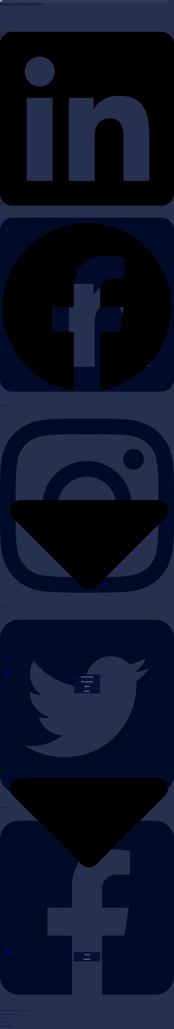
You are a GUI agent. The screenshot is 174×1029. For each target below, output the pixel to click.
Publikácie (87, 959)
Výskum (87, 954)
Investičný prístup (87, 677)
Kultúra (87, 691)
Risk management (87, 681)
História (87, 686)
